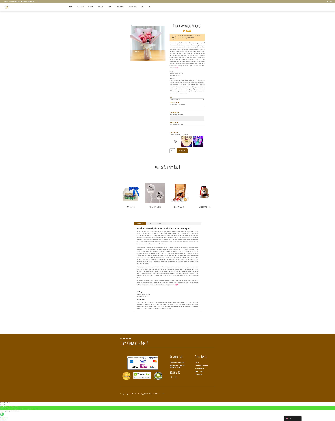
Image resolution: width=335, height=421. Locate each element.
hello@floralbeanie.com (177, 362)
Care (150, 223)
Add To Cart (182, 150)
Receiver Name (174, 102)
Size (171, 97)
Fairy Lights (174, 132)
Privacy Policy (199, 371)
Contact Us (198, 374)
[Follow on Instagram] (175, 377)
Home (197, 362)
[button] (131, 25)
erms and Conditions (202, 365)
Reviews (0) (160, 223)
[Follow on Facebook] (171, 377)
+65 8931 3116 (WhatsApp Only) (12, 1)
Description (140, 223)
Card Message (174, 112)
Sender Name (174, 122)
